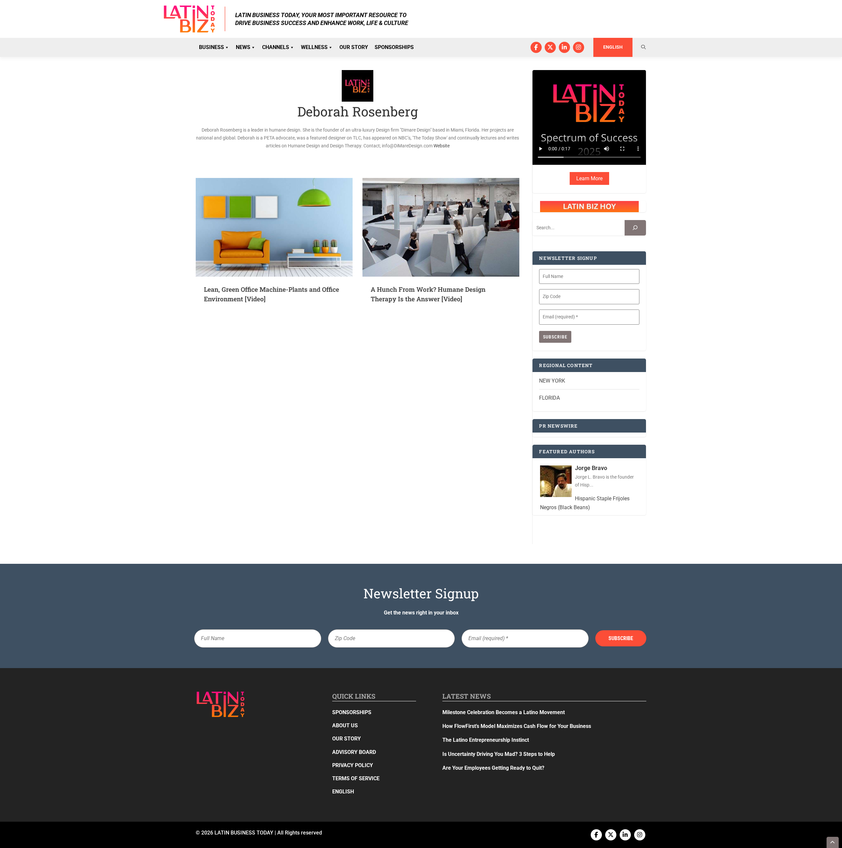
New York (552, 381)
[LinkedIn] (564, 47)
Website (441, 145)
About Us (345, 725)
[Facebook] (536, 47)
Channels (275, 47)
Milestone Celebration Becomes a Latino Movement (504, 712)
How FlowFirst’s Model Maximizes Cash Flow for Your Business (516, 726)
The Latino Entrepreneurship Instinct (485, 740)
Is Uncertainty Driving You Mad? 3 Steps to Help (498, 754)
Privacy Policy (352, 765)
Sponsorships (394, 47)
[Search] (635, 228)
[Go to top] (833, 842)
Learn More (589, 178)
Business (211, 47)
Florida (549, 398)
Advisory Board (354, 752)
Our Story (353, 47)
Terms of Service (356, 778)
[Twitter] (550, 47)
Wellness (314, 47)
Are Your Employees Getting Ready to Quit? (493, 768)
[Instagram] (578, 47)
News (243, 47)
